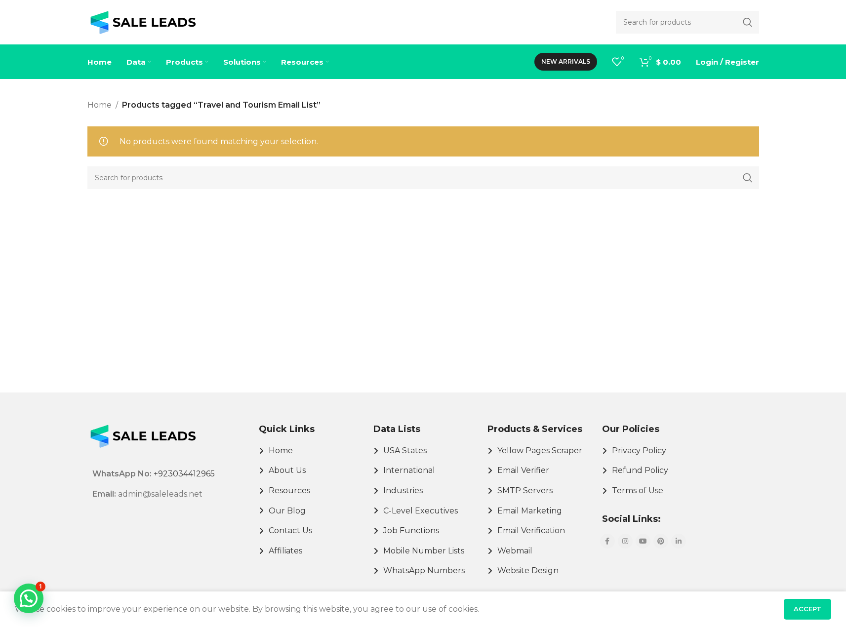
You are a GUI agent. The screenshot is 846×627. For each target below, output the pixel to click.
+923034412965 (184, 473)
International (409, 470)
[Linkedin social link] (678, 541)
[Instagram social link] (625, 541)
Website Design (528, 570)
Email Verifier (523, 470)
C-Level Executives (420, 510)
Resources (289, 490)
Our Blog (287, 510)
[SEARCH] (747, 177)
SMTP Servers (525, 490)
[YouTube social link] (643, 541)
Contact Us (290, 530)
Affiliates (285, 550)
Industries (403, 490)
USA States (405, 450)
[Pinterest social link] (660, 541)
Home (99, 105)
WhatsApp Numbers (424, 570)
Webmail (514, 550)
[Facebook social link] (607, 541)
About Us (287, 470)
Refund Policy (640, 470)
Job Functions (411, 530)
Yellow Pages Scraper (539, 450)
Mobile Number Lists (423, 550)
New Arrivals (565, 61)
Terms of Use (637, 490)
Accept (807, 609)
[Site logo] (143, 21)
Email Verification (531, 530)
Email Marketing (529, 510)
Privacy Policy (639, 450)
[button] (28, 598)
